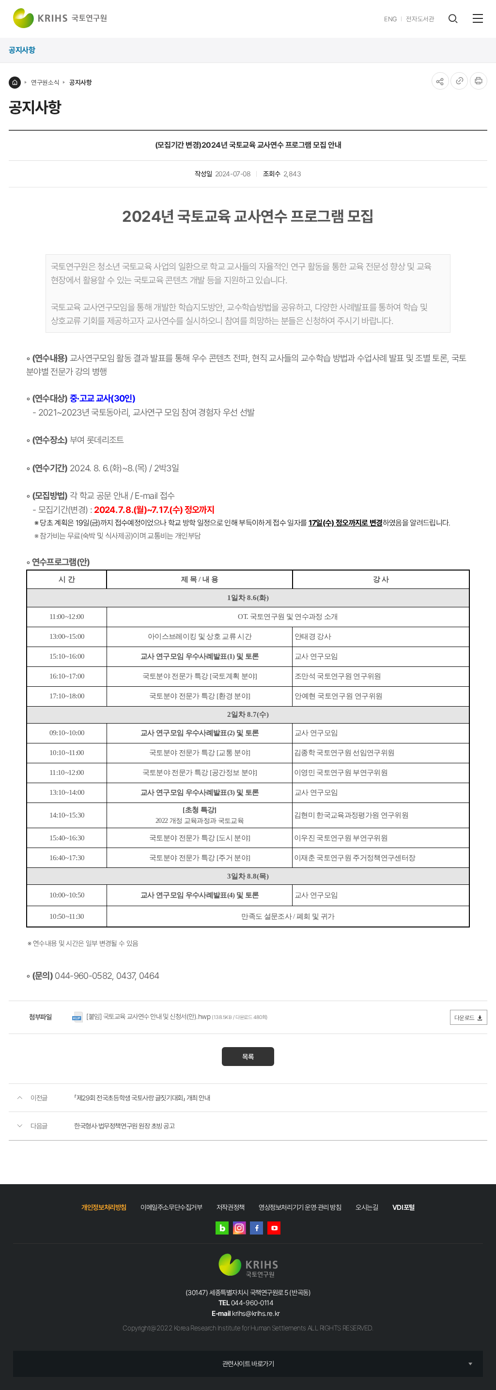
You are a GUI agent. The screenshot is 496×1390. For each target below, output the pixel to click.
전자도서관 (420, 19)
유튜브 (273, 1228)
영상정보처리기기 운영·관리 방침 (300, 1207)
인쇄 (478, 81)
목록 (248, 1056)
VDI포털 (403, 1207)
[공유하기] (440, 81)
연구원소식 (45, 82)
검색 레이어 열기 (452, 18)
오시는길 (367, 1207)
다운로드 (464, 1017)
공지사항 (80, 82)
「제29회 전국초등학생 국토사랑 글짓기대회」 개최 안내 (142, 1098)
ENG (390, 19)
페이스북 (256, 1228)
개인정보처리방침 (103, 1207)
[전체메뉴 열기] (478, 18)
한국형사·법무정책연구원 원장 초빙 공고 (124, 1126)
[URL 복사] (459, 81)
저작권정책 (231, 1207)
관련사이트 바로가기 (248, 1363)
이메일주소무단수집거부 (171, 1207)
